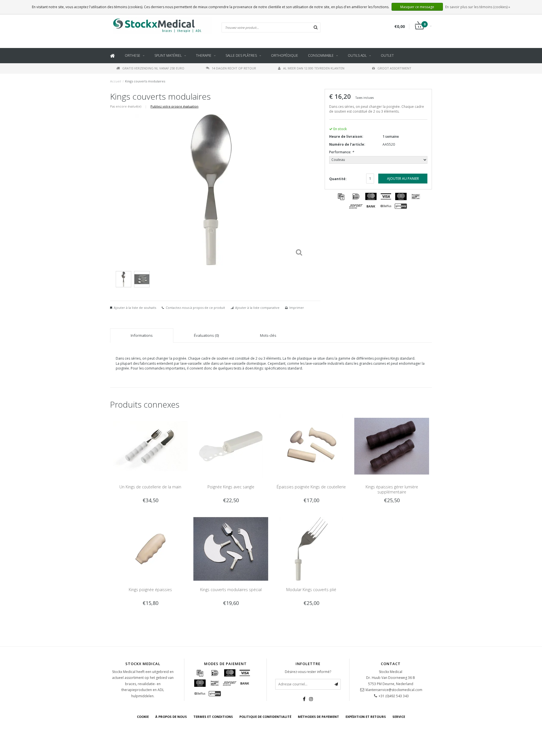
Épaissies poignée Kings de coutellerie (311, 486)
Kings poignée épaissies (150, 589)
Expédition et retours (366, 716)
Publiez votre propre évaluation (174, 106)
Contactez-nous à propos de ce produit (195, 307)
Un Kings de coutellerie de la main (150, 486)
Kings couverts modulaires (145, 81)
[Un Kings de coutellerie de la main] (150, 445)
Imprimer (296, 307)
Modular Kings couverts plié (311, 589)
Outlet (387, 55)
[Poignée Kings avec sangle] (230, 445)
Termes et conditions (213, 716)
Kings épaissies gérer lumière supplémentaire (392, 489)
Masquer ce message (417, 7)
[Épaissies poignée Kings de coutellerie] (311, 445)
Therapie (203, 55)
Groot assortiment (394, 68)
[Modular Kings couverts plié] (311, 548)
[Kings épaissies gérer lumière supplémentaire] (391, 445)
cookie (143, 716)
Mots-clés (268, 335)
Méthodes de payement (318, 716)
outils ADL (357, 55)
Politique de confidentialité (265, 716)
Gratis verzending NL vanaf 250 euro (153, 68)
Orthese (132, 55)
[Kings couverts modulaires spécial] (230, 548)
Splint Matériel (168, 55)
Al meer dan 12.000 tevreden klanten (313, 68)
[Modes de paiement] (341, 196)
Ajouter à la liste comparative (257, 307)
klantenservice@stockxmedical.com (394, 689)
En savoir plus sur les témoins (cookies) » (477, 7)
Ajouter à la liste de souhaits (135, 307)
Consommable (321, 55)
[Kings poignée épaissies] (150, 548)
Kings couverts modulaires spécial (231, 589)
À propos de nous (171, 716)
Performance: (341, 152)
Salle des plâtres (241, 55)
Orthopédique (284, 55)
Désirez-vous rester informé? (308, 671)
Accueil (115, 81)
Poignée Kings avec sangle (230, 486)
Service (398, 716)
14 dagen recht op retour (234, 68)
